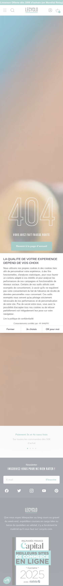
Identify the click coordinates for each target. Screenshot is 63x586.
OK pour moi (52, 329)
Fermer (10, 329)
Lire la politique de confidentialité (18, 319)
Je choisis (31, 329)
